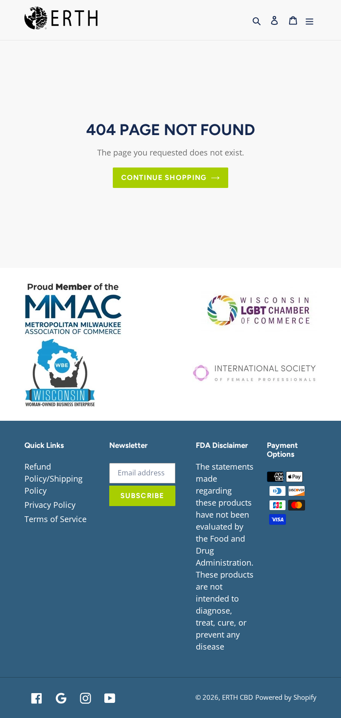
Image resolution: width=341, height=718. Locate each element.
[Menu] (309, 20)
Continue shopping (164, 177)
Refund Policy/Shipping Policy (53, 478)
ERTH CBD (237, 697)
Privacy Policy (49, 504)
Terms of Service (55, 519)
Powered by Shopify (286, 697)
